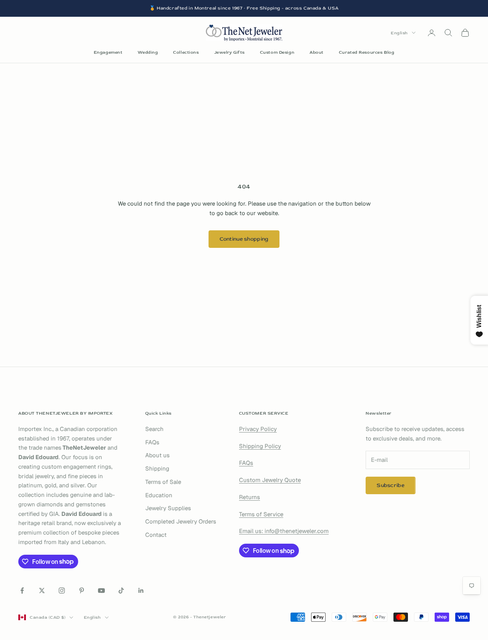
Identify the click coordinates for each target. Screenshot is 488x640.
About (317, 52)
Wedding (148, 52)
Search (154, 429)
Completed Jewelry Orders (180, 521)
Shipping (157, 468)
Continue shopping (244, 239)
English (399, 32)
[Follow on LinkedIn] (141, 590)
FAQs (152, 442)
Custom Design (277, 52)
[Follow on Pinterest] (81, 590)
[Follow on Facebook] (22, 590)
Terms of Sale (163, 481)
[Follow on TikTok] (121, 590)
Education (158, 495)
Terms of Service (261, 514)
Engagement (108, 52)
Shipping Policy (260, 446)
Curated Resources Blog (366, 52)
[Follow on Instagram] (62, 590)
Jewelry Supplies (168, 508)
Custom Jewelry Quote (270, 480)
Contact (156, 534)
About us (157, 455)
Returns (249, 497)
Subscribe (391, 485)
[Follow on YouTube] (101, 590)
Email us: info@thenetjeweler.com (284, 531)
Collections (186, 52)
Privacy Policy (258, 429)
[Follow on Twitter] (42, 590)
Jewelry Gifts (229, 52)
